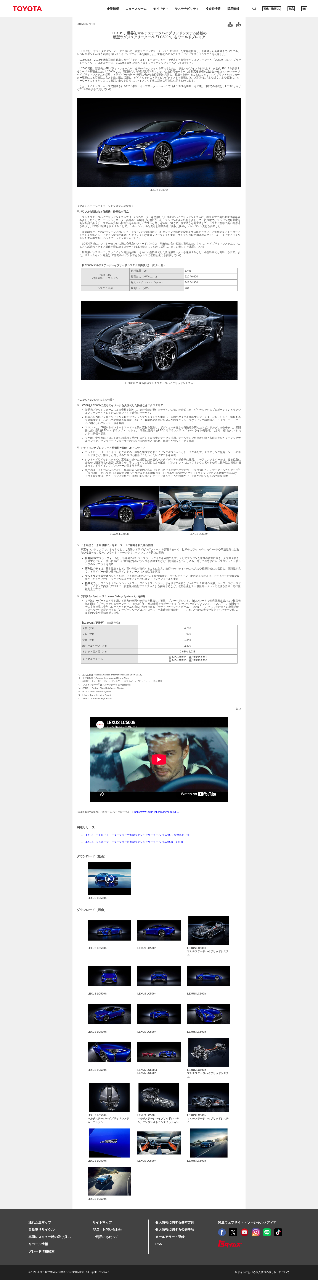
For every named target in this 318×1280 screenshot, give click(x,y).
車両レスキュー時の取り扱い (50, 1237)
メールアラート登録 (170, 1237)
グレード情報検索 (42, 1251)
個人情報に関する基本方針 (174, 1222)
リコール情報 (38, 1244)
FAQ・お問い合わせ (107, 1229)
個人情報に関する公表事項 (174, 1229)
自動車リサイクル (42, 1229)
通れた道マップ (40, 1222)
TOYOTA (27, 8)
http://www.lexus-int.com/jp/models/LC (156, 812)
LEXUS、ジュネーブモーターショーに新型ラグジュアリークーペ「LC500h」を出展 (134, 841)
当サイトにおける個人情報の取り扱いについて (262, 1272)
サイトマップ (102, 1222)
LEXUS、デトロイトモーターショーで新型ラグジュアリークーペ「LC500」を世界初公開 (137, 834)
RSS (158, 1244)
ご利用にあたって (106, 1237)
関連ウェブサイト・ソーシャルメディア (247, 1222)
